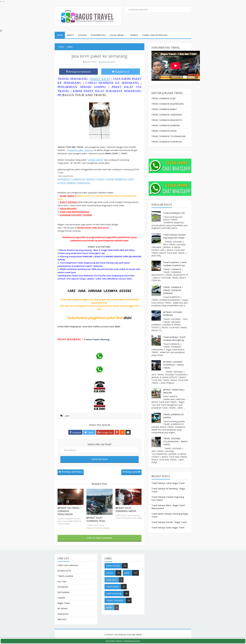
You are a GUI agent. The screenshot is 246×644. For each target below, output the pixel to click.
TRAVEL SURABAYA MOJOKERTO (166, 120)
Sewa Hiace (111, 579)
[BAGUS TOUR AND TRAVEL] (88, 16)
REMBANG (121, 179)
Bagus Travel (64, 603)
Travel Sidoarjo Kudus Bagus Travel (167, 527)
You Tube (62, 581)
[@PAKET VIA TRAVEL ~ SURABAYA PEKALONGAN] (71, 497)
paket (67, 416)
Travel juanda (112, 586)
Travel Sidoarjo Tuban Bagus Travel (167, 483)
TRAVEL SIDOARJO (115, 600)
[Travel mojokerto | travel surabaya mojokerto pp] (156, 266)
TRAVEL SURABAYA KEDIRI (164, 130)
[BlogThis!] (122, 432)
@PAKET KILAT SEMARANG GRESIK (125, 509)
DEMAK (71, 183)
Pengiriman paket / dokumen (80, 150)
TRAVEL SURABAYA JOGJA (163, 98)
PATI (130, 179)
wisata (109, 607)
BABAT (91, 179)
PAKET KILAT (100, 79)
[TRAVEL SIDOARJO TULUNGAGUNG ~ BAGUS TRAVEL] (156, 442)
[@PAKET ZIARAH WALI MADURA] (156, 393)
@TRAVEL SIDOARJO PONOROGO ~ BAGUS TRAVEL (173, 364)
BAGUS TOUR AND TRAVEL (84, 95)
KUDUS (62, 183)
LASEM (110, 179)
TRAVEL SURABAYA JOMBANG (165, 125)
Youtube (61, 597)
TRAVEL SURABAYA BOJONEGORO (167, 103)
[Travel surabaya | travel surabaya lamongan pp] (156, 340)
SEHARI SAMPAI (95, 160)
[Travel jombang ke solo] (156, 216)
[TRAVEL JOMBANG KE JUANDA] (156, 418)
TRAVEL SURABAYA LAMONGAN (166, 114)
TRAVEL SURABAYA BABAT (164, 109)
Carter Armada (113, 565)
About (70, 35)
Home (60, 35)
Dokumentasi (98, 35)
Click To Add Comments (99, 537)
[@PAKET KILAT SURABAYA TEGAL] (99, 502)
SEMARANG (83, 183)
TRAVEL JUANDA (65, 576)
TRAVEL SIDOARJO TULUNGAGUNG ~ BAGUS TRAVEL (175, 441)
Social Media (117, 35)
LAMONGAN (78, 179)
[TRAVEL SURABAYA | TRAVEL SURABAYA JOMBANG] (156, 291)
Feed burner (63, 614)
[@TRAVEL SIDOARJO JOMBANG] (156, 315)
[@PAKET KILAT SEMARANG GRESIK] (128, 497)
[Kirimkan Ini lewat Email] (128, 432)
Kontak (82, 35)
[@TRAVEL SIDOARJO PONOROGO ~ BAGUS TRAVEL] (156, 365)
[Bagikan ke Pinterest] (117, 432)
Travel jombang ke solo (174, 213)
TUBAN (100, 179)
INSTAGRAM (63, 592)
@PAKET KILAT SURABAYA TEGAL (96, 519)
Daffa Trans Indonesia (68, 565)
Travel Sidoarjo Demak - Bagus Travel (169, 522)
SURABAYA (64, 179)
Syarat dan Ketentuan (154, 35)
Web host (62, 619)
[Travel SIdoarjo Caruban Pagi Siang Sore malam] (156, 238)
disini (128, 317)
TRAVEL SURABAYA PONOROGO (166, 141)
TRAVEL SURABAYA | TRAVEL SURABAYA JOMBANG (173, 290)
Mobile (134, 35)
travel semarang (113, 593)
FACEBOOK (63, 587)
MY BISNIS (62, 608)
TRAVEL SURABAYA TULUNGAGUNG (168, 136)
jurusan (109, 572)
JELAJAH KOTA (64, 570)
